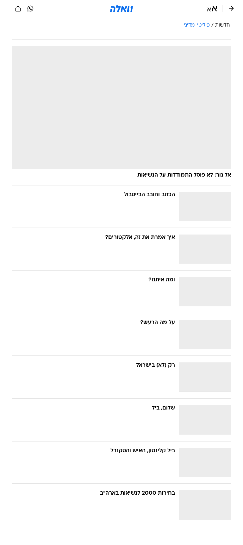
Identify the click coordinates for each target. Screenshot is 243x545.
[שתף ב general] (18, 8)
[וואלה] (121, 8)
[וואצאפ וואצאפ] (30, 8)
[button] (212, 8)
